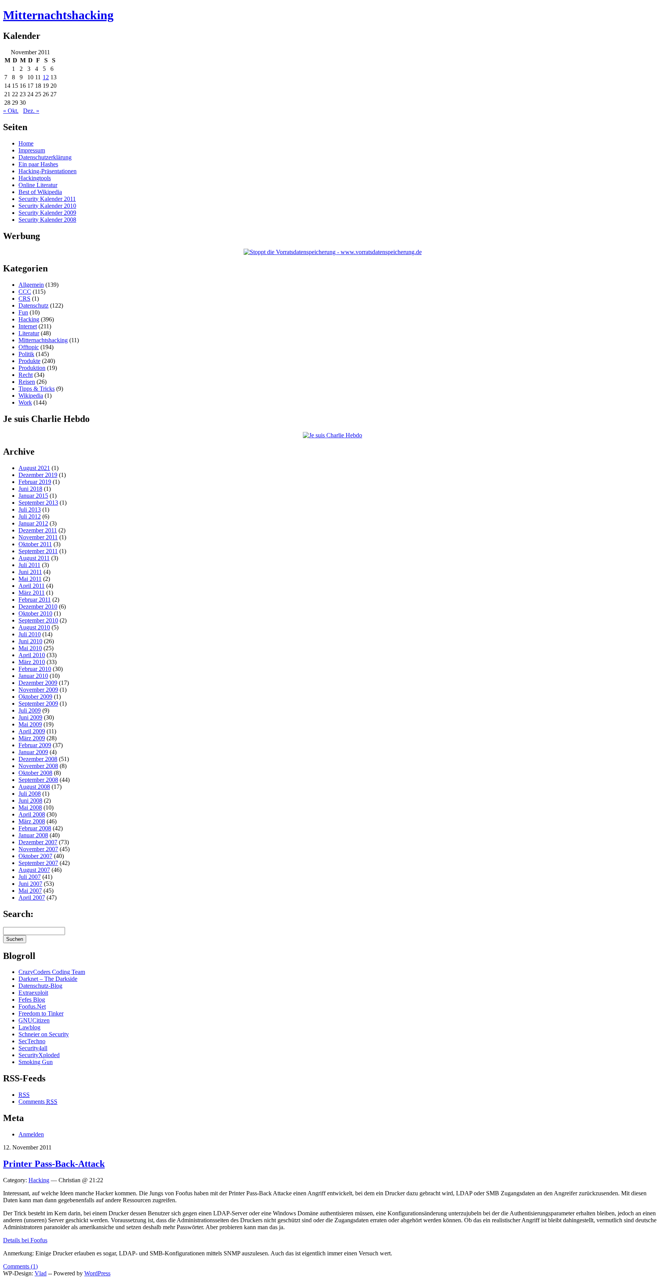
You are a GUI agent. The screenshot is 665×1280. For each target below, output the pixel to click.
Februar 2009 (34, 745)
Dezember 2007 (37, 842)
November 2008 (38, 766)
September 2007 (38, 863)
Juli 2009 (29, 710)
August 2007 (34, 870)
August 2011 (34, 558)
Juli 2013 (29, 509)
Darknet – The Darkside (47, 978)
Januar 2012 (33, 523)
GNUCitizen (34, 1020)
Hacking (28, 319)
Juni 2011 (30, 572)
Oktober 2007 (35, 856)
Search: (18, 914)
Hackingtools (34, 178)
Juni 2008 (30, 800)
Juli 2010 (29, 634)
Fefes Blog (31, 999)
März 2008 (31, 821)
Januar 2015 (33, 495)
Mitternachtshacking (58, 15)
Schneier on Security (43, 1034)
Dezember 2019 (37, 475)
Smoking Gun (35, 1062)
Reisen (26, 381)
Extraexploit (33, 992)
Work (25, 402)
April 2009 (31, 731)
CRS (24, 298)
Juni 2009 (30, 717)
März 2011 (31, 592)
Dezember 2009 (37, 682)
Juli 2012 (29, 516)
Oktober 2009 (35, 696)
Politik (26, 354)
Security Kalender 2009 (47, 212)
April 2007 (31, 897)
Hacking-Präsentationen (47, 171)
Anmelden (31, 1134)
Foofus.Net (32, 1006)
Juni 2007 (30, 883)
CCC (24, 291)
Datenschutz (33, 305)
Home (25, 143)
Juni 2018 (30, 488)
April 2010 (31, 655)
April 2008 (31, 814)
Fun (23, 312)
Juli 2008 (29, 793)
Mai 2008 (30, 807)
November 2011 (38, 537)
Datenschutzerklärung (45, 157)
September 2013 (38, 502)
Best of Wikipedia (40, 192)
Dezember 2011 (37, 530)
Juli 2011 (29, 565)
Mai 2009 (30, 724)
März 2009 (31, 738)
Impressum (31, 150)
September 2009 (38, 703)
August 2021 (34, 468)
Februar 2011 (34, 599)
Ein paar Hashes (38, 164)
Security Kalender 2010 (47, 205)
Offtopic (28, 347)
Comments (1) (20, 1266)
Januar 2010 (33, 676)
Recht (25, 374)
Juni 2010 (30, 641)
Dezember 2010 (37, 606)
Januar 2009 (33, 752)
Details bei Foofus (25, 1240)
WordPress (97, 1273)
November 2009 (38, 689)
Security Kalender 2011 (47, 199)
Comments (37, 1101)
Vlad (41, 1273)
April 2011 (31, 585)
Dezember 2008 (37, 759)
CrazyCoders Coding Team (51, 972)
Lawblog (29, 1027)
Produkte (29, 361)
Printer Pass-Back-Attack (54, 1164)
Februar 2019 (34, 482)
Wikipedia (30, 395)
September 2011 (38, 551)
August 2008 (34, 786)
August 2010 (34, 627)
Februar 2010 (34, 669)
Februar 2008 (34, 828)
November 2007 (38, 849)
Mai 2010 (30, 648)
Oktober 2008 (35, 773)
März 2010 (31, 662)
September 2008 (38, 779)
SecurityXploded (39, 1055)
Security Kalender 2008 (47, 219)
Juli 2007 (29, 876)
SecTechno (31, 1041)
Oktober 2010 (35, 613)
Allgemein (31, 284)
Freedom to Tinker (40, 1013)
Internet (27, 326)
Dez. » (31, 110)
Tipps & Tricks (36, 388)
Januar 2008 (33, 835)
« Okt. (10, 110)
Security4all (32, 1048)
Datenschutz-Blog (40, 985)
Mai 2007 (30, 890)
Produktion (31, 368)
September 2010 (38, 620)
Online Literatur (37, 185)
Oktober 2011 (35, 544)
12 (46, 77)
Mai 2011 (30, 579)
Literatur (28, 333)
